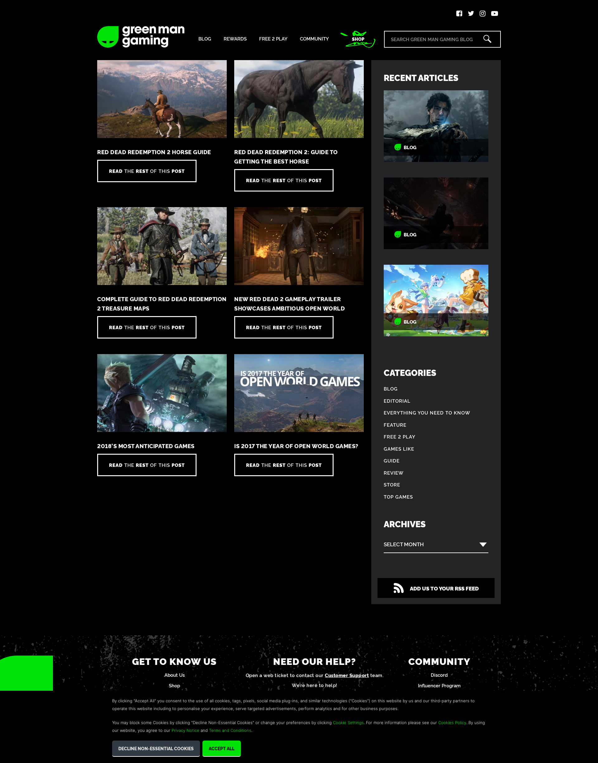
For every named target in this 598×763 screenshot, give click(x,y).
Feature (395, 424)
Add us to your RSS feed (444, 588)
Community (314, 39)
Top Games (398, 496)
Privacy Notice (185, 730)
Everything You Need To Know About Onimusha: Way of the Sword (436, 126)
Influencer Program (439, 685)
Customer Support (347, 675)
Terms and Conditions (230, 730)
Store (392, 484)
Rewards (235, 39)
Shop (358, 39)
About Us (174, 674)
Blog (204, 39)
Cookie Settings (348, 722)
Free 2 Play (273, 39)
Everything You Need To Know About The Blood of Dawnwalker (436, 213)
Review (394, 472)
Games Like (399, 448)
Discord (439, 674)
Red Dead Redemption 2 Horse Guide (154, 152)
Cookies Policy (452, 722)
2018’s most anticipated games (146, 446)
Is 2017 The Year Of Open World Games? (296, 446)
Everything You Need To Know (427, 412)
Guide (392, 460)
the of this (147, 171)
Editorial (397, 400)
